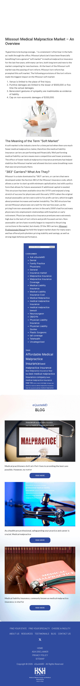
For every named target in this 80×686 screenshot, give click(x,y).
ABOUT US (14, 633)
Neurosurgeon (37, 313)
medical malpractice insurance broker (38, 442)
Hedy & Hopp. (40, 681)
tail (40, 490)
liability (44, 401)
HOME (40, 648)
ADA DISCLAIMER (40, 651)
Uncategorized (37, 342)
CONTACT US (64, 633)
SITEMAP (40, 659)
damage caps (50, 383)
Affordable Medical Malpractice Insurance (39, 359)
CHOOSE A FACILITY (61, 628)
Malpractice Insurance (41, 276)
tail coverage (36, 335)
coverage (43, 383)
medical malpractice (40, 425)
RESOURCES (27, 633)
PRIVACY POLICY (40, 655)
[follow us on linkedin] (44, 640)
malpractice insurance (36, 404)
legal (32, 401)
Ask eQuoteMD (37, 257)
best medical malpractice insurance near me (39, 380)
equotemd (33, 388)
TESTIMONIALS (42, 633)
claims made (36, 383)
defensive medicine (31, 385)
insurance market (38, 273)
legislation (38, 401)
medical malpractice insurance (38, 433)
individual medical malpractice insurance (37, 394)
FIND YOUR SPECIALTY (39, 628)
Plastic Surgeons (38, 332)
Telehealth (35, 338)
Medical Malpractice (40, 298)
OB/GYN (34, 317)
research (36, 490)
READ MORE (40, 476)
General (34, 269)
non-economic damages (39, 485)
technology (45, 490)
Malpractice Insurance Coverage (40, 406)
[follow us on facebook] (36, 640)
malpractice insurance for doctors (40, 409)
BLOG (53, 633)
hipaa (33, 391)
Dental (33, 260)
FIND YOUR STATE (18, 628)
